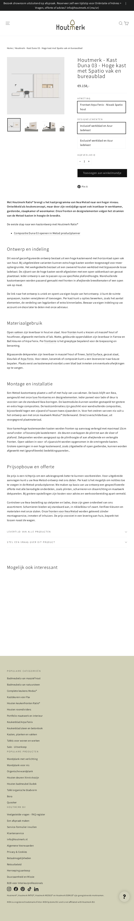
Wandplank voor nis (18, 765)
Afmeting (84, 98)
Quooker (12, 802)
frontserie (50, 341)
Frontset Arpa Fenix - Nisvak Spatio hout (101, 107)
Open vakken (15, 332)
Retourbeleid (14, 864)
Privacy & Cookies (17, 851)
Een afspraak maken (18, 820)
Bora (9, 796)
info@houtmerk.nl (17, 839)
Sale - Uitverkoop (17, 746)
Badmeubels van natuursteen (23, 684)
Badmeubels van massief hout (24, 678)
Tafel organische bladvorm (22, 790)
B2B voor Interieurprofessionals (25, 883)
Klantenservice (15, 833)
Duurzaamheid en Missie (20, 876)
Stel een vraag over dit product (31, 542)
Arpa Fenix (27, 359)
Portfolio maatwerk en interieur (25, 715)
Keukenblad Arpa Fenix (20, 722)
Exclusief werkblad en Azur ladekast (96, 143)
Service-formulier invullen (22, 827)
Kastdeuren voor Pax (18, 697)
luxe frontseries (41, 397)
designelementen (66, 397)
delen (72, 480)
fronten (72, 332)
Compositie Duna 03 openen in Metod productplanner (47, 233)
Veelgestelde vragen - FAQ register (26, 814)
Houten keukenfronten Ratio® (23, 703)
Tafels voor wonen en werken (23, 740)
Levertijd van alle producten (29, 531)
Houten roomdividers (19, 709)
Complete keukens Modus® (22, 690)
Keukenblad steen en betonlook (25, 728)
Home (10, 48)
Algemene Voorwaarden (20, 845)
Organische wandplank (20, 771)
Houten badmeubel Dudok (22, 783)
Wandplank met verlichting (22, 759)
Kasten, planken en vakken (22, 734)
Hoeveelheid (86, 155)
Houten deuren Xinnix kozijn (23, 777)
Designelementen (90, 119)
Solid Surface (94, 354)
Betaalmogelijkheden (19, 858)
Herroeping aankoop (18, 870)
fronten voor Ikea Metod (63, 511)
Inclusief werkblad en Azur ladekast (96, 128)
